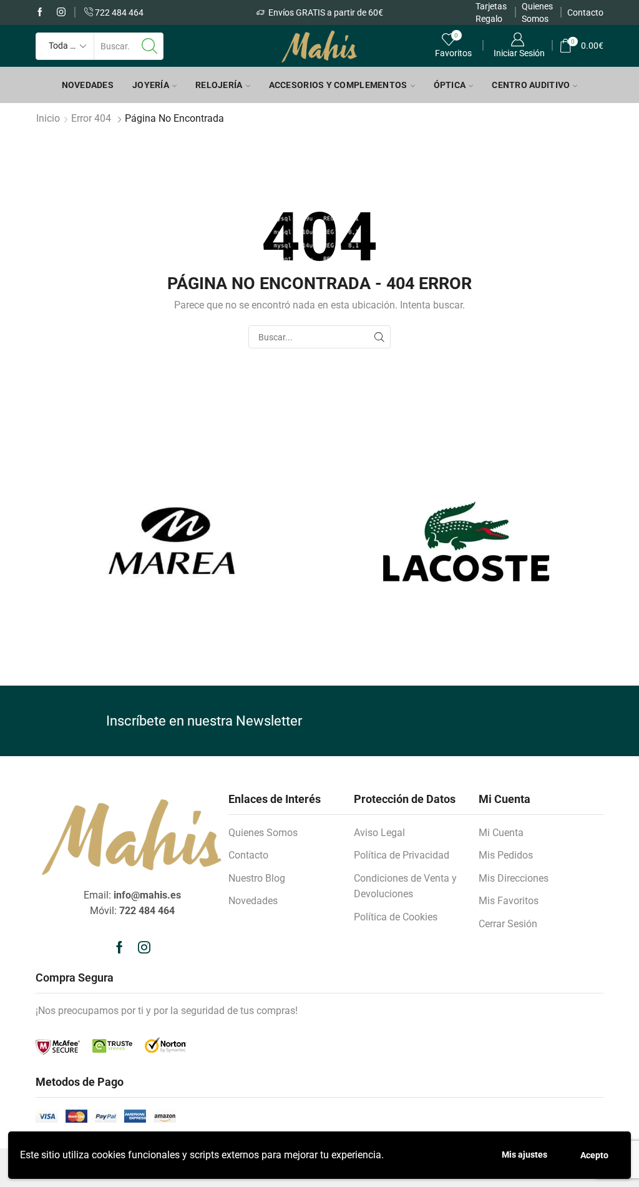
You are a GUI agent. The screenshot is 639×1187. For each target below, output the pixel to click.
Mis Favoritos (509, 901)
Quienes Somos (263, 833)
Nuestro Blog (256, 878)
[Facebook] (40, 12)
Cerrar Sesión (508, 924)
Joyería (150, 85)
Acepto (594, 1155)
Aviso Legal (379, 833)
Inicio (48, 118)
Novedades (88, 85)
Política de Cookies (395, 917)
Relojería (219, 85)
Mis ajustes (524, 1155)
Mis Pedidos (506, 855)
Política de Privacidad (401, 855)
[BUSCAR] (379, 336)
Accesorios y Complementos (338, 85)
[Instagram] (61, 12)
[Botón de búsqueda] (150, 46)
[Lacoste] (466, 541)
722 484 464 (118, 12)
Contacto (585, 12)
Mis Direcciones (514, 878)
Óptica (450, 85)
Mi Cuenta (501, 833)
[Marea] (173, 542)
